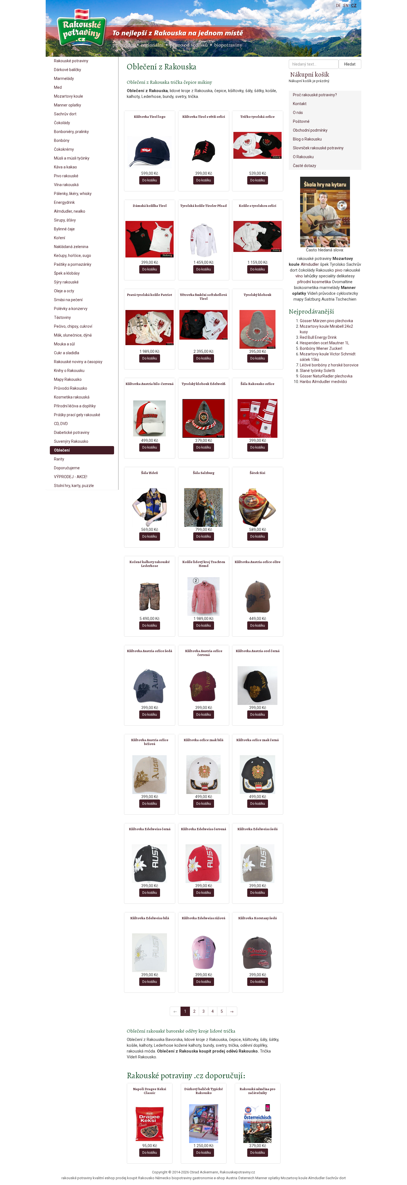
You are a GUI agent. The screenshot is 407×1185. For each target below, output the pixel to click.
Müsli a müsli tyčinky (71, 158)
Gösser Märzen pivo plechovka (326, 321)
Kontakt (299, 103)
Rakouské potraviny (71, 61)
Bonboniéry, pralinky (71, 131)
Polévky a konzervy (70, 308)
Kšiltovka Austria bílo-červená (149, 383)
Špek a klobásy (67, 273)
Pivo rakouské (66, 176)
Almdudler (310, 264)
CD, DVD (61, 423)
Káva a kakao (65, 167)
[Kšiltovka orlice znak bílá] (203, 774)
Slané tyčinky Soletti (317, 370)
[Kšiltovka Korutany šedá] (257, 952)
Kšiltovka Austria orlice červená (203, 653)
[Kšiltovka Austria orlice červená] (203, 685)
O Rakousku (303, 157)
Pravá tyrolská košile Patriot (149, 294)
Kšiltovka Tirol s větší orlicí (203, 116)
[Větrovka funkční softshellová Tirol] (203, 325)
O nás (298, 112)
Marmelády (64, 78)
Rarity (59, 459)
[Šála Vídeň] (149, 507)
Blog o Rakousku (307, 139)
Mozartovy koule (68, 96)
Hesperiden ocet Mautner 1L (324, 343)
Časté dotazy (304, 165)
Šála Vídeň (149, 472)
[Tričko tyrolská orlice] (257, 145)
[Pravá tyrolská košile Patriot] (149, 327)
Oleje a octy (64, 291)
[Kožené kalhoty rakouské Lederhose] (149, 596)
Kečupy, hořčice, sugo (72, 255)
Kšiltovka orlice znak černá (257, 740)
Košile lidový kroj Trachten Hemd (203, 563)
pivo (338, 270)
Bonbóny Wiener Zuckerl (321, 348)
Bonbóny (61, 140)
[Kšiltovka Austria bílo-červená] (149, 418)
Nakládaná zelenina (71, 246)
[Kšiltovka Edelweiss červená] (203, 863)
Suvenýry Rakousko (71, 441)
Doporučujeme (67, 468)
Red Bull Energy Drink (318, 337)
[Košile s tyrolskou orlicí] (257, 236)
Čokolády (62, 123)
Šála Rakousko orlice (257, 383)
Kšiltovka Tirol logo (150, 116)
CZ (354, 5)
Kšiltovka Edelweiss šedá (257, 829)
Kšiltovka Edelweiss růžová (203, 918)
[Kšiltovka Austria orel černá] (257, 685)
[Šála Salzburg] (203, 507)
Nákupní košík (309, 74)
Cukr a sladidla (66, 353)
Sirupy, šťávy (65, 220)
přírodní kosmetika (314, 281)
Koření (59, 238)
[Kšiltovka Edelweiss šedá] (257, 863)
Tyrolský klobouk (257, 294)
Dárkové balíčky (67, 69)
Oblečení (62, 450)
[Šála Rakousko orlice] (257, 418)
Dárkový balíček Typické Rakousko (203, 1091)
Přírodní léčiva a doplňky (75, 406)
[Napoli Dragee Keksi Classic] (149, 1123)
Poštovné (301, 121)
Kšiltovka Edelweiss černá (150, 829)
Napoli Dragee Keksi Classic (149, 1091)
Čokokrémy (64, 149)
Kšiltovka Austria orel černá (258, 651)
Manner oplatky (67, 105)
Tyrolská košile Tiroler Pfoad (203, 205)
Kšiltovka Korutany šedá (257, 918)
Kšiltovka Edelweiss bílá (149, 918)
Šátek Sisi (257, 472)
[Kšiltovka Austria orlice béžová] (149, 774)
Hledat (350, 64)
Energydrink (64, 202)
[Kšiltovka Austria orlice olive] (257, 596)
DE (338, 5)
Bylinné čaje (64, 229)
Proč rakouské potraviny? (315, 95)
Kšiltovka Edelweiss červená (203, 829)
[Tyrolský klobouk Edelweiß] (203, 418)
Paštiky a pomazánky (72, 264)
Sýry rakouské (66, 282)
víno (299, 276)
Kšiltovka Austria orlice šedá (149, 651)
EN (346, 5)
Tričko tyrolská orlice (257, 116)
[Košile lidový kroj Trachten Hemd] (203, 596)
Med (58, 87)
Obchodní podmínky (310, 130)
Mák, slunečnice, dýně (73, 335)
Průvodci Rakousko (70, 388)
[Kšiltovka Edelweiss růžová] (203, 952)
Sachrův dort (65, 114)
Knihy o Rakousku (69, 370)
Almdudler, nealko (69, 211)
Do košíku (149, 180)
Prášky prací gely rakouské (77, 415)
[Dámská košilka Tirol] (149, 239)
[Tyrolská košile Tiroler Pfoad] (203, 240)
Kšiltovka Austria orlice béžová (149, 742)
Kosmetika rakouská (71, 397)
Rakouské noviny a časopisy (78, 362)
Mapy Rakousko (68, 379)
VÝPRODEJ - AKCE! (70, 477)
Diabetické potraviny (71, 432)
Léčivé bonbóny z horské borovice (329, 365)
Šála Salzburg (203, 472)
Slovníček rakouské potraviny (318, 148)
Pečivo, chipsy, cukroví (73, 326)
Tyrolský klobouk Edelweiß (204, 383)
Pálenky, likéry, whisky (73, 193)
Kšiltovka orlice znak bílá (203, 740)
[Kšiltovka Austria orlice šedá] (149, 685)
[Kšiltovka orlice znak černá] (257, 774)
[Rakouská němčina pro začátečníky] (257, 1123)
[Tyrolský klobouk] (257, 329)
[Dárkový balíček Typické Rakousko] (203, 1123)
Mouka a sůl (64, 344)
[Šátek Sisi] (257, 507)
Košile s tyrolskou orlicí (257, 205)
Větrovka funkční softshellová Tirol (203, 296)
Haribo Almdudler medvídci (323, 381)
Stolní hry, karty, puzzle (74, 485)
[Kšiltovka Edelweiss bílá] (149, 952)
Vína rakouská (66, 185)
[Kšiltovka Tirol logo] (149, 151)
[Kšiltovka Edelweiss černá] (149, 863)
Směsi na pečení (68, 300)
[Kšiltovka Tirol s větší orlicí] (203, 151)
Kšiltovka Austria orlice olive (257, 561)
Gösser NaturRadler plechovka (326, 376)
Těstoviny (62, 317)
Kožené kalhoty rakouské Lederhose (149, 563)
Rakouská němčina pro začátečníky (257, 1091)
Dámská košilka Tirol (150, 205)
